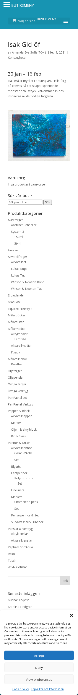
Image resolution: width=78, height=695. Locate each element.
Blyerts (16, 466)
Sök (47, 202)
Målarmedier (17, 329)
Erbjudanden (16, 295)
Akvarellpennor (21, 448)
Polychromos (23, 478)
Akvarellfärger (17, 257)
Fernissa (20, 339)
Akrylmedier (19, 334)
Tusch (12, 560)
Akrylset (13, 250)
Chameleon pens (26, 502)
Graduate (14, 302)
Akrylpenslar (19, 534)
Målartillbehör (17, 359)
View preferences (39, 679)
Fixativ (15, 352)
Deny (39, 667)
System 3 (17, 231)
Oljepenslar (16, 377)
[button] (71, 615)
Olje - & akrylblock (24, 429)
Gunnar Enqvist (18, 600)
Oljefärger (15, 371)
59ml (17, 243)
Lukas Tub (18, 275)
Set (16, 460)
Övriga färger (17, 384)
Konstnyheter (17, 57)
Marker (16, 423)
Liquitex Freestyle (20, 309)
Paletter (16, 364)
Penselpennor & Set (25, 515)
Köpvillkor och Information (47, 689)
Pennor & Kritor (19, 443)
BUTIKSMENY (22, 5)
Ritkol (12, 554)
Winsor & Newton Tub (26, 288)
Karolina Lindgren (20, 607)
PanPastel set (17, 398)
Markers (17, 497)
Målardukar (16, 322)
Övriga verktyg (18, 391)
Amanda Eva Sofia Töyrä (29, 52)
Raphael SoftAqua (20, 547)
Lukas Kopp (19, 269)
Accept (39, 655)
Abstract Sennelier (23, 225)
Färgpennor (19, 473)
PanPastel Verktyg (20, 404)
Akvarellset (18, 262)
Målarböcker (16, 315)
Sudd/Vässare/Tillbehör (27, 522)
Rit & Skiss (18, 436)
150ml (18, 237)
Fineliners (17, 490)
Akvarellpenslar (21, 540)
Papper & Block (19, 411)
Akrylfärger (15, 220)
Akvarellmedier (21, 345)
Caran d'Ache (23, 453)
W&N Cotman (18, 567)
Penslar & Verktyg (20, 529)
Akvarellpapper (21, 416)
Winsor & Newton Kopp (27, 282)
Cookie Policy (20, 689)
